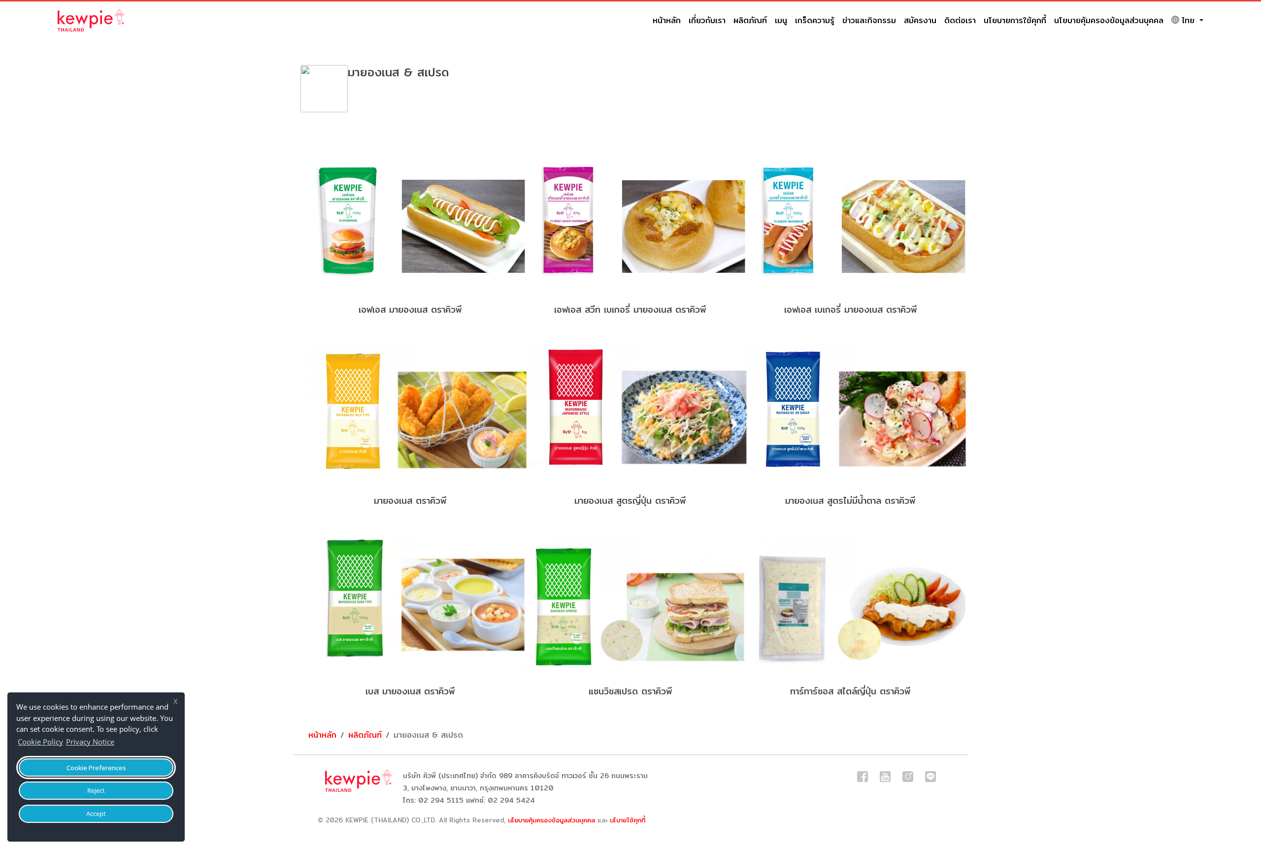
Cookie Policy (40, 742)
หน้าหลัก (667, 20)
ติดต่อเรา (960, 20)
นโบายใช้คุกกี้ (627, 820)
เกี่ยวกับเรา (707, 20)
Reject (96, 790)
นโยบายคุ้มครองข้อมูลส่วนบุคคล (1108, 20)
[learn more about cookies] (119, 743)
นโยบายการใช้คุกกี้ (1015, 20)
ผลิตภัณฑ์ (750, 20)
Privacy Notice (90, 742)
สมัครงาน (920, 20)
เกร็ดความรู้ (814, 20)
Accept (96, 813)
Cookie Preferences (96, 767)
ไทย (1189, 20)
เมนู (781, 20)
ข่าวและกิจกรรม (869, 20)
